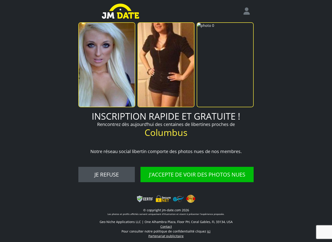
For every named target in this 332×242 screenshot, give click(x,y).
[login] (248, 11)
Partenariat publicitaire (166, 236)
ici (208, 231)
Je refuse (106, 174)
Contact (166, 226)
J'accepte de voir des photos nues (197, 174)
